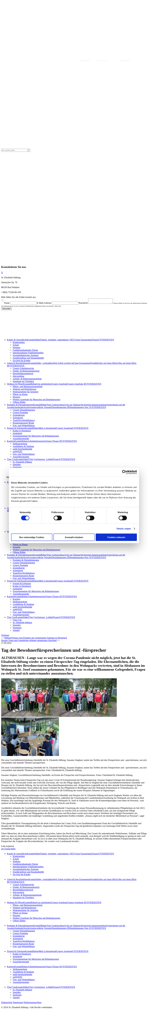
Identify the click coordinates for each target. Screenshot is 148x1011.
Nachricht (83, 303)
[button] (5, 635)
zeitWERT (17, 451)
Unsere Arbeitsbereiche (23, 368)
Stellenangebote (20, 443)
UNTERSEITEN (106, 339)
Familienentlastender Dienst (25, 350)
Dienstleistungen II (60, 407)
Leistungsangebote (98, 404)
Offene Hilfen (19, 402)
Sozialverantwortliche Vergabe (37, 407)
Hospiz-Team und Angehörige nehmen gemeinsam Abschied (29, 640)
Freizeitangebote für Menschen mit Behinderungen (36, 436)
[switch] (58, 518)
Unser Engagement (83, 339)
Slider (37, 339)
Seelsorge (17, 467)
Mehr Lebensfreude (48, 428)
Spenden (17, 464)
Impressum (18, 1002)
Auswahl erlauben (74, 537)
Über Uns (11, 459)
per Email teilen (8, 849)
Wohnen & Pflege (15, 384)
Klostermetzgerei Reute (23, 423)
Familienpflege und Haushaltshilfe (28, 358)
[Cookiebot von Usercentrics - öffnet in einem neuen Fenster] (124, 472)
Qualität (94, 363)
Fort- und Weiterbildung (24, 425)
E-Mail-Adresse (44, 303)
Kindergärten (19, 342)
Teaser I (49, 441)
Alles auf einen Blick (107, 363)
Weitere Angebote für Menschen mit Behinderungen (36, 399)
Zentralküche (19, 415)
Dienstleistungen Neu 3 (79, 407)
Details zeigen (124, 528)
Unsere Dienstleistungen (24, 410)
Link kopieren (7, 846)
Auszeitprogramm (21, 438)
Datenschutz (6, 1002)
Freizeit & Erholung (16, 428)
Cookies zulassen (116, 537)
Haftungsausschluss (32, 1002)
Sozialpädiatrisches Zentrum (25, 355)
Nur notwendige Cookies (31, 537)
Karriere (10, 441)
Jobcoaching (18, 376)
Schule (16, 345)
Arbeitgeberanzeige (37, 441)
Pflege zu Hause (20, 394)
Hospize (16, 397)
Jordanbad (17, 433)
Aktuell (16, 630)
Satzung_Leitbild (45, 459)
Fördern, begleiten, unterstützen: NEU (57, 339)
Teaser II (57, 441)
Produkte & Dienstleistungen (20, 404)
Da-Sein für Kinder (21, 360)
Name (7, 303)
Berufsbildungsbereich (23, 373)
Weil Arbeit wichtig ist (63, 363)
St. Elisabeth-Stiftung (22, 462)
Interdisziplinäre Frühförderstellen (28, 352)
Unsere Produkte (20, 412)
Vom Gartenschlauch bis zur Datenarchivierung (68, 404)
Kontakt (30, 339)
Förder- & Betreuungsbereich (26, 371)
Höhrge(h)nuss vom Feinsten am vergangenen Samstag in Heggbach (35, 638)
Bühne (34, 384)
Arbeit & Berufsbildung (18, 363)
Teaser (95, 339)
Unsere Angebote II (76, 384)
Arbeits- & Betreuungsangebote (27, 378)
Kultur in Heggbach (22, 430)
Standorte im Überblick (23, 381)
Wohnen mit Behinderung (24, 389)
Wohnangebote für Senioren (25, 391)
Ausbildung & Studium (23, 446)
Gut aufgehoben (44, 384)
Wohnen (16, 347)
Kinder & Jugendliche (17, 339)
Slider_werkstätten (44, 363)
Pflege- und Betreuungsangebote (27, 386)
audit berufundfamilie (22, 449)
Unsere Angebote (59, 384)
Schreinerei (18, 417)
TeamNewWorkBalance (24, 420)
